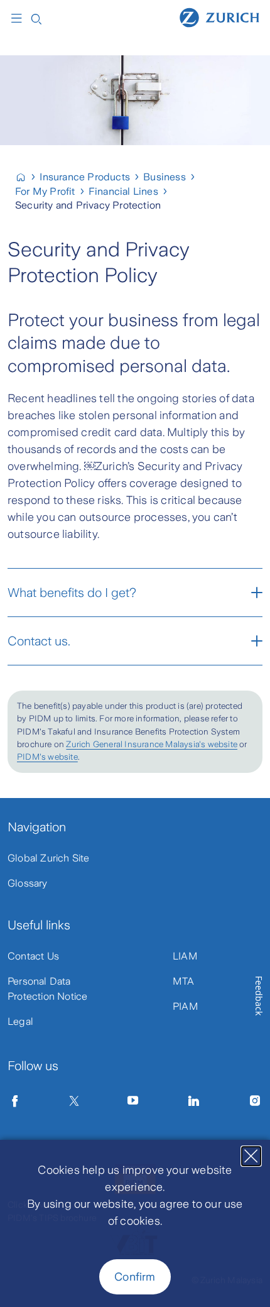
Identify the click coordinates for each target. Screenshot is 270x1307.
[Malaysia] (26, 177)
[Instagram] (254, 1101)
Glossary (28, 883)
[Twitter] (74, 1101)
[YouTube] (133, 1101)
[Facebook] (15, 1101)
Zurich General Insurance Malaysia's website (151, 744)
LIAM (185, 956)
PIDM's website (47, 757)
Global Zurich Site (49, 858)
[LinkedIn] (194, 1101)
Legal (20, 1021)
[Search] (36, 18)
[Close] (251, 1156)
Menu (19, 18)
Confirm (134, 1277)
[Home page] (219, 17)
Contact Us (33, 956)
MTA (184, 981)
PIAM (185, 1006)
